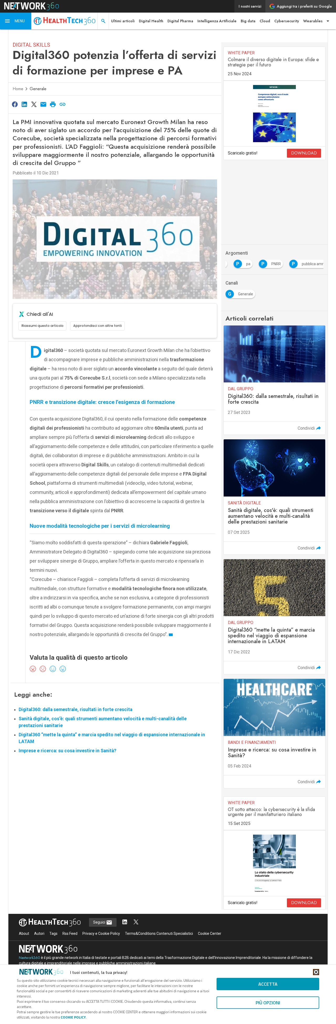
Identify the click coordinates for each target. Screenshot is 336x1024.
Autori (39, 933)
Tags (53, 933)
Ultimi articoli (123, 21)
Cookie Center (209, 933)
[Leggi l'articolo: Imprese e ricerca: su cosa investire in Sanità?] (274, 733)
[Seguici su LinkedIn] (125, 922)
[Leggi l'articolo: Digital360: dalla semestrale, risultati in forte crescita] (274, 380)
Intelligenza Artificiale (217, 21)
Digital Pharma (180, 21)
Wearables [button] (313, 21)
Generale (38, 89)
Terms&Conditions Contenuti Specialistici (159, 933)
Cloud (265, 21)
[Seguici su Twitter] (136, 922)
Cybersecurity (286, 21)
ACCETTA (267, 984)
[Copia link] (62, 104)
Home (18, 89)
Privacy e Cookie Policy (101, 933)
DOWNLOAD (304, 153)
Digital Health (151, 21)
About (24, 933)
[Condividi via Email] (43, 104)
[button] (16, 21)
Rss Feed (69, 933)
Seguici (99, 922)
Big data (248, 21)
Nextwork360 (29, 957)
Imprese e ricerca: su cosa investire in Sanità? (67, 750)
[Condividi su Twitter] (34, 104)
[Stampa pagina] (53, 104)
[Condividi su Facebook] (14, 104)
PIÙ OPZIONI (268, 1002)
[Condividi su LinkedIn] (24, 104)
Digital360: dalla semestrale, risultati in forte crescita (75, 709)
